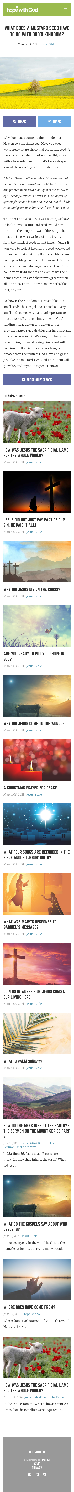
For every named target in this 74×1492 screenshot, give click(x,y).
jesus (43, 44)
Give (37, 1463)
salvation (39, 1397)
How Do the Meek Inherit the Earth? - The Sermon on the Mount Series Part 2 (36, 1131)
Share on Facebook (39, 379)
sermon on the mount (19, 1147)
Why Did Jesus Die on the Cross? (31, 589)
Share (22, 121)
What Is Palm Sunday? (22, 1061)
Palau (46, 1460)
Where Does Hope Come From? (29, 1307)
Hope (26, 1314)
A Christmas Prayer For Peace (30, 788)
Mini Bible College (43, 1143)
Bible (51, 44)
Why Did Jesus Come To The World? (34, 723)
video (36, 1314)
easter (60, 1397)
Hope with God (37, 1452)
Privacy (37, 1467)
